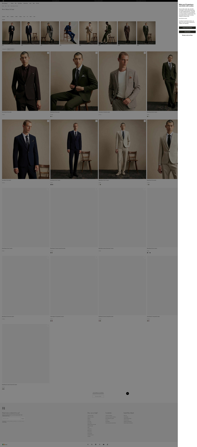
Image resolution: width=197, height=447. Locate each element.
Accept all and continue (187, 27)
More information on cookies (183, 18)
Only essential (187, 31)
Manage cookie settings (187, 35)
